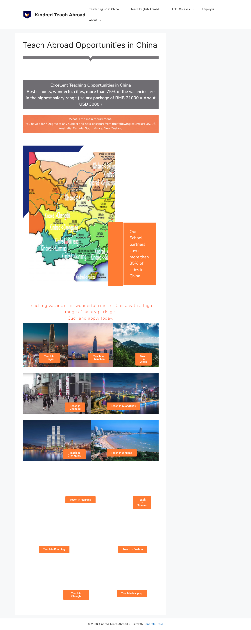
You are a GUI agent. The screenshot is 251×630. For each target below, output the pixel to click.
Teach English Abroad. (145, 9)
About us (95, 20)
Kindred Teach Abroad (60, 14)
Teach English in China (104, 9)
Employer (208, 9)
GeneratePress (153, 624)
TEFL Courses (181, 9)
